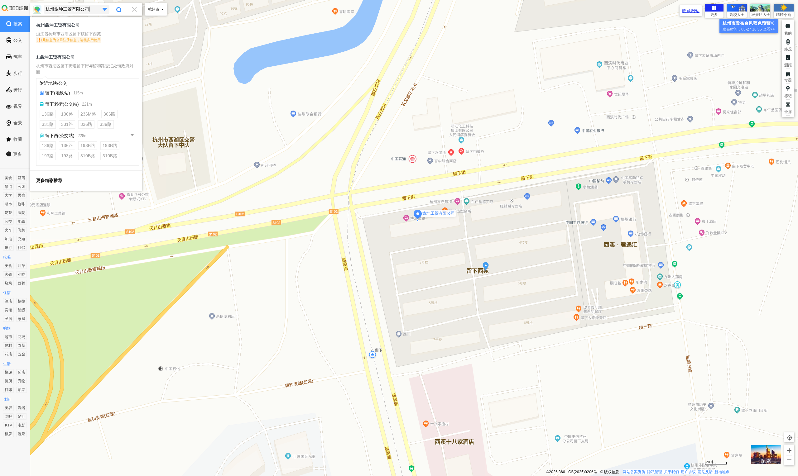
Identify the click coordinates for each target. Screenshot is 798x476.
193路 (48, 155)
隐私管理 (654, 472)
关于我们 (671, 472)
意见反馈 (705, 472)
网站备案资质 (634, 472)
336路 (86, 124)
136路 (48, 114)
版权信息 (611, 472)
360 (562, 472)
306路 (109, 114)
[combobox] (86, 9)
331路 (48, 124)
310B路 (87, 155)
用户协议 (688, 472)
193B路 (87, 145)
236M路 (88, 114)
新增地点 (721, 472)
